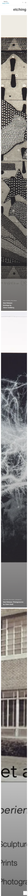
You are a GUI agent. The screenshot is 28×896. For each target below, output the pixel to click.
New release (14, 300)
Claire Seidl (5, 599)
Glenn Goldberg (6, 300)
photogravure (18, 599)
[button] (25, 2)
